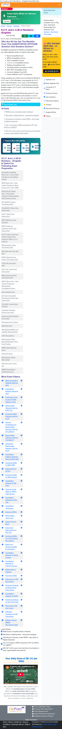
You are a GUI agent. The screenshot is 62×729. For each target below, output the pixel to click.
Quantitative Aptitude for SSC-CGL (11, 499)
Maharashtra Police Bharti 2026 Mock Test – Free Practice (10, 341)
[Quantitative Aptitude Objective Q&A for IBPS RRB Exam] (21, 454)
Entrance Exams (51, 93)
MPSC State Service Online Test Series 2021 (10, 258)
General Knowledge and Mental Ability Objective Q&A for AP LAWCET (11, 427)
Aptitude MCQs (35, 146)
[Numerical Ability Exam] (21, 575)
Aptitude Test (50, 79)
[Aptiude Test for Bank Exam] (21, 521)
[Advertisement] (32, 181)
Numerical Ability (11, 575)
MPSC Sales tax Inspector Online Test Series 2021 (9, 228)
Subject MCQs (51, 112)
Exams (9, 26)
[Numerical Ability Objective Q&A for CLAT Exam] (21, 414)
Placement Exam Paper (10, 322)
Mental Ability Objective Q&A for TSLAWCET (11, 437)
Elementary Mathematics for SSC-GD (10, 530)
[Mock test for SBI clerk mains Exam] (21, 606)
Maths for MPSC (11, 512)
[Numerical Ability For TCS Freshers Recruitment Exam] (21, 536)
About (10, 722)
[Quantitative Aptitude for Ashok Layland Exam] (21, 553)
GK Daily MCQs (25, 147)
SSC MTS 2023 (7, 353)
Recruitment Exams (53, 108)
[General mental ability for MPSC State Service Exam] (21, 489)
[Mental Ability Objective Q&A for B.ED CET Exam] (21, 405)
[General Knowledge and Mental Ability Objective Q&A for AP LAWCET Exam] (21, 422)
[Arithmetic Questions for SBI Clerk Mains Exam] (21, 612)
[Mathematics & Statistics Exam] (21, 569)
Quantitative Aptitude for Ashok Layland (11, 555)
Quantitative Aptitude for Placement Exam (11, 563)
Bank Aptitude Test (8, 292)
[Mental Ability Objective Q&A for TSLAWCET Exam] (21, 435)
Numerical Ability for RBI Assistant (11, 476)
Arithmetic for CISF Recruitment (11, 580)
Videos (48, 116)
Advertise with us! (18, 724)
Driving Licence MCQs (16, 147)
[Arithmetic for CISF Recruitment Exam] (21, 579)
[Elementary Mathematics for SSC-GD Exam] (21, 528)
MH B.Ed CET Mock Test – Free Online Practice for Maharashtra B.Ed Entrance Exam (10, 194)
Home (3, 26)
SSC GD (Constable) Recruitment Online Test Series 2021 (10, 298)
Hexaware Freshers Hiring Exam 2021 (8, 311)
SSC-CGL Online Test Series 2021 (9, 270)
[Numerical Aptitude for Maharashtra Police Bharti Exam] (21, 585)
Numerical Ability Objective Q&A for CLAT (11, 416)
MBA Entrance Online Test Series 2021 (9, 276)
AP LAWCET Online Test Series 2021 (9, 203)
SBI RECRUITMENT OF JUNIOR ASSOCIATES (10, 330)
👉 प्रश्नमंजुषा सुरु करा (51, 71)
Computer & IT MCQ (51, 88)
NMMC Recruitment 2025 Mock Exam (8, 370)
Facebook (33, 719)
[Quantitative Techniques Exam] (21, 506)
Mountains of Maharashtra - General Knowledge (22, 115)
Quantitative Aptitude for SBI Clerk (10, 483)
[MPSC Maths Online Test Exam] (21, 516)
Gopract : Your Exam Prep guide (51, 33)
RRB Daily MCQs (7, 147)
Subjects (16, 26)
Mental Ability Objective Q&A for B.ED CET (11, 407)
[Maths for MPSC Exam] (21, 512)
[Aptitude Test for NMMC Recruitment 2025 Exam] (21, 620)
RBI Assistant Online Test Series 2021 (9, 246)
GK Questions (51, 97)
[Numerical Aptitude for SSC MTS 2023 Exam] (21, 600)
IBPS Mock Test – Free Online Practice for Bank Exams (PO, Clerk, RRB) (10, 185)
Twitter (27, 719)
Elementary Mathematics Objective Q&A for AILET (11, 447)
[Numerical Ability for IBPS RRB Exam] (21, 463)
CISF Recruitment (8, 335)
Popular (48, 104)
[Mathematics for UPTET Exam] (21, 469)
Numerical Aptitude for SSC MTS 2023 (12, 601)
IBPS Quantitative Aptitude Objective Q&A (11, 382)
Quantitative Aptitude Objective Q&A (11, 391)
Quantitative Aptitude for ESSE (11, 594)
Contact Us (17, 722)
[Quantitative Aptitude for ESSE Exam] (21, 593)
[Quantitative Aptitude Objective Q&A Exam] (21, 389)
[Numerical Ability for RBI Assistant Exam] (21, 475)
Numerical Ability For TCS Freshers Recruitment (11, 538)
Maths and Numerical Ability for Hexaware (11, 546)
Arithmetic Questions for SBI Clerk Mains (11, 614)
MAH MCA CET (7, 326)
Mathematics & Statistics (10, 570)
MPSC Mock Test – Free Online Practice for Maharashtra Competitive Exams (10, 284)
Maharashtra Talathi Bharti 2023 (8, 358)
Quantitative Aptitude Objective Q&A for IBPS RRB (12, 456)
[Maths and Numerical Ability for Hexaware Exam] (21, 544)
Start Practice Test (10, 104)
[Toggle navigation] (59, 5)
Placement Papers (52, 101)
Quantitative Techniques (9, 507)
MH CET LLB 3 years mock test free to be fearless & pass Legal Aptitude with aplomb (22, 132)
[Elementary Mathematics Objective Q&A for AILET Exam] (21, 444)
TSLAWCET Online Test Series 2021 (10, 209)
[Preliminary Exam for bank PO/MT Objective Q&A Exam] (21, 397)
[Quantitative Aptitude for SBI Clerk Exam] (21, 481)
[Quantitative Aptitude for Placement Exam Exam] (21, 561)
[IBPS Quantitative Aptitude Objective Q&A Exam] (21, 380)
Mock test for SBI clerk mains (11, 607)
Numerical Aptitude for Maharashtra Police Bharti (12, 587)
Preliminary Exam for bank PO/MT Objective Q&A (11, 399)
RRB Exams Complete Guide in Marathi (19, 112)
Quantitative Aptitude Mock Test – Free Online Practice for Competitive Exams (10, 175)
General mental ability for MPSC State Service (10, 491)
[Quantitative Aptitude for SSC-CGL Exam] (21, 497)
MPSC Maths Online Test (10, 517)
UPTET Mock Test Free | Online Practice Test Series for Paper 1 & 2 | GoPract (10, 237)
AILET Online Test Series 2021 (8, 215)
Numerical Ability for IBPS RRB (11, 464)
